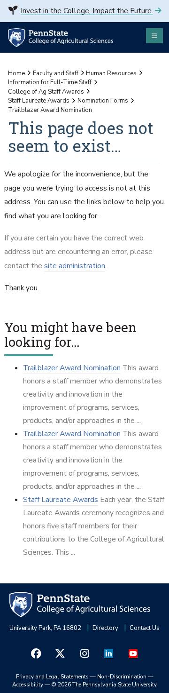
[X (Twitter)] (60, 654)
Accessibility (27, 684)
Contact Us (145, 628)
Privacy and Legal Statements (52, 676)
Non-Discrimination (121, 676)
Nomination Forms (102, 100)
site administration (74, 266)
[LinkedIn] (109, 654)
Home (16, 73)
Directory (105, 628)
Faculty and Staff (55, 73)
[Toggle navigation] (154, 35)
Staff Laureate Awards (38, 100)
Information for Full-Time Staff (50, 82)
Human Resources (111, 73)
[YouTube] (133, 654)
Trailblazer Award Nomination (72, 368)
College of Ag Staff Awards (46, 92)
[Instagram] (84, 654)
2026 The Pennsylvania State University (104, 684)
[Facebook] (36, 654)
